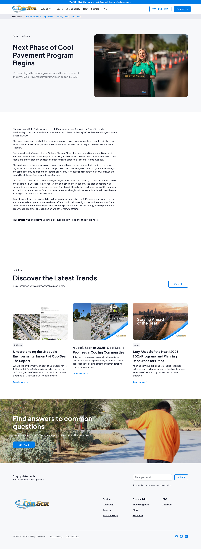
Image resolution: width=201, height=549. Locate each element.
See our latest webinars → (100, 2)
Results (59, 8)
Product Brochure (33, 16)
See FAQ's (23, 444)
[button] (46, 9)
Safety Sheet (63, 16)
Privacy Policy (56, 536)
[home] (24, 9)
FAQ (105, 8)
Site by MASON (72, 536)
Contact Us (182, 9)
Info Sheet (76, 16)
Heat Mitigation (91, 8)
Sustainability (73, 8)
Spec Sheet (49, 16)
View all (178, 284)
